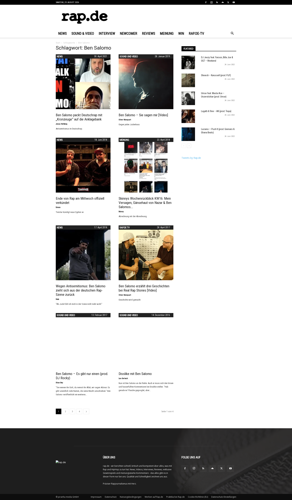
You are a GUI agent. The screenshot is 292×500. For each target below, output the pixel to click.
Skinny (121, 211)
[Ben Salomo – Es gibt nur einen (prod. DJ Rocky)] (83, 340)
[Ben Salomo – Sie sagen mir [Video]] (146, 81)
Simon (58, 207)
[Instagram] (211, 2)
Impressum (96, 496)
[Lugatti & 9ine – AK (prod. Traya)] (188, 116)
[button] (232, 33)
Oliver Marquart (125, 120)
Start (58, 42)
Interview (107, 33)
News (62, 33)
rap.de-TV (196, 33)
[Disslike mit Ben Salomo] (146, 340)
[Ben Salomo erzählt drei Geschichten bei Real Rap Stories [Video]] (146, 252)
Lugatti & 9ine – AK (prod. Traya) (216, 111)
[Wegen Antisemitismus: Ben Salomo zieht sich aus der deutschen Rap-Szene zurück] (83, 252)
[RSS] (217, 2)
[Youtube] (233, 2)
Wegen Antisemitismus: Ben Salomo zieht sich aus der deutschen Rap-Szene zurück (80, 290)
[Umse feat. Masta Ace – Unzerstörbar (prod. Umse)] (188, 98)
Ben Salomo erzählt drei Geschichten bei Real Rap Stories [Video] (144, 288)
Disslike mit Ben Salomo (135, 374)
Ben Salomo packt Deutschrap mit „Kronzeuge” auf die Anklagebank (79, 117)
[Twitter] (228, 2)
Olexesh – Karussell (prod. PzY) (216, 75)
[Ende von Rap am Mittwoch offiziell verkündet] (83, 165)
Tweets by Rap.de (191, 157)
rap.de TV (125, 227)
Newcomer (128, 33)
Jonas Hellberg (61, 124)
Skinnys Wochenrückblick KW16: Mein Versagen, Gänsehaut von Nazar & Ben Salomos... (145, 202)
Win (181, 33)
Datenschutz (111, 496)
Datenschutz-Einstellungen (223, 496)
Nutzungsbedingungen (130, 496)
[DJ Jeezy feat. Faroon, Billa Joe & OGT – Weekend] (188, 62)
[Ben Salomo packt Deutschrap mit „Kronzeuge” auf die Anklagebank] (83, 81)
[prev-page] (183, 146)
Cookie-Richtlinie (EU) (198, 496)
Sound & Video (82, 33)
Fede (57, 299)
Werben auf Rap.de (154, 496)
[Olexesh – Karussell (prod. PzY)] (188, 80)
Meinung (167, 33)
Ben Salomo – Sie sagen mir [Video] (143, 115)
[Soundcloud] (222, 2)
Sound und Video (129, 56)
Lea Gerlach (123, 378)
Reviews (148, 33)
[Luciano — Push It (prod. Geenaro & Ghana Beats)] (188, 134)
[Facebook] (205, 2)
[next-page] (86, 411)
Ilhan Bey (59, 383)
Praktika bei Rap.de (175, 496)
